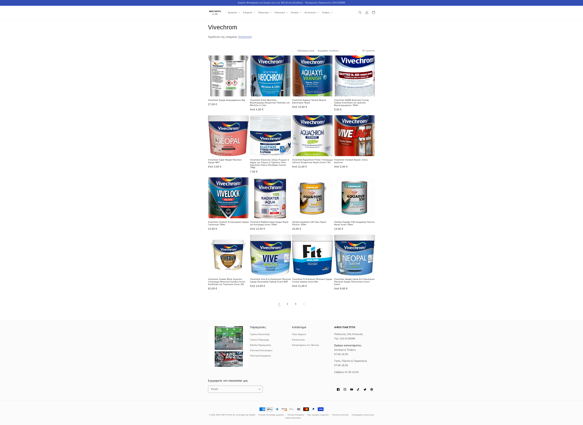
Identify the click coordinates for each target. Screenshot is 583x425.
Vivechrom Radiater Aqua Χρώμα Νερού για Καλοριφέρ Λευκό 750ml (269, 223)
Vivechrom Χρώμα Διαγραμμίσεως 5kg (226, 100)
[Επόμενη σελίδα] (303, 304)
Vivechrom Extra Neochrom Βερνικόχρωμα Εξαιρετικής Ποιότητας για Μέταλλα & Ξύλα (270, 102)
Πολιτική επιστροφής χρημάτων (271, 415)
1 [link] (279, 303)
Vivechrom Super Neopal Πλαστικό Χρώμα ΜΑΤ (225, 161)
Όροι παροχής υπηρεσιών (318, 415)
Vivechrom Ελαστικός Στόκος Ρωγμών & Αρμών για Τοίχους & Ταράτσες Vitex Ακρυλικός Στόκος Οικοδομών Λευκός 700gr (269, 164)
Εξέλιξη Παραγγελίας (260, 345)
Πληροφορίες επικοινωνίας (363, 415)
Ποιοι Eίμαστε (299, 334)
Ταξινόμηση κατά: (306, 50)
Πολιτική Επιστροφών (261, 350)
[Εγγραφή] (259, 389)
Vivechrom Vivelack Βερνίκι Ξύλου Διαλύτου (351, 161)
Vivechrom (245, 36)
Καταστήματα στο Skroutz (305, 345)
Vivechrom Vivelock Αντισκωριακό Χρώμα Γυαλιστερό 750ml (228, 223)
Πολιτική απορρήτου (296, 415)
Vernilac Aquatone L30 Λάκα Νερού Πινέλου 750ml (309, 223)
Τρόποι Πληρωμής (259, 340)
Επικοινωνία (298, 340)
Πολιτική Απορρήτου (260, 355)
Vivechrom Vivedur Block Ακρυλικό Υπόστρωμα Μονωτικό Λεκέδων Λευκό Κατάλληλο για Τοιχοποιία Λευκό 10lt (226, 281)
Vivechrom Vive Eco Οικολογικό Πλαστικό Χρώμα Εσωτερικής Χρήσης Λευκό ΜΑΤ (270, 280)
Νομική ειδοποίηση (293, 418)
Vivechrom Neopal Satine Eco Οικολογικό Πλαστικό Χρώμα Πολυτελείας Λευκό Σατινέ (354, 281)
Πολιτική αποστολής (340, 415)
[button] (233, 12)
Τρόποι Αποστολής (260, 334)
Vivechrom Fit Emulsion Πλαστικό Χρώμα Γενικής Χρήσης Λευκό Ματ (312, 280)
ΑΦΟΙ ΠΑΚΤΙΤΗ (222, 415)
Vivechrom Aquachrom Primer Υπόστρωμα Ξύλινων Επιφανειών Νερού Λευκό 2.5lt (312, 161)
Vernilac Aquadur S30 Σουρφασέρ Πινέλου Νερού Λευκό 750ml (354, 223)
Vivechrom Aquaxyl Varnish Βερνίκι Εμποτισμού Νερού (309, 101)
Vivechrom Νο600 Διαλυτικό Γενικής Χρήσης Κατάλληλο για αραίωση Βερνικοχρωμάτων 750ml (351, 102)
